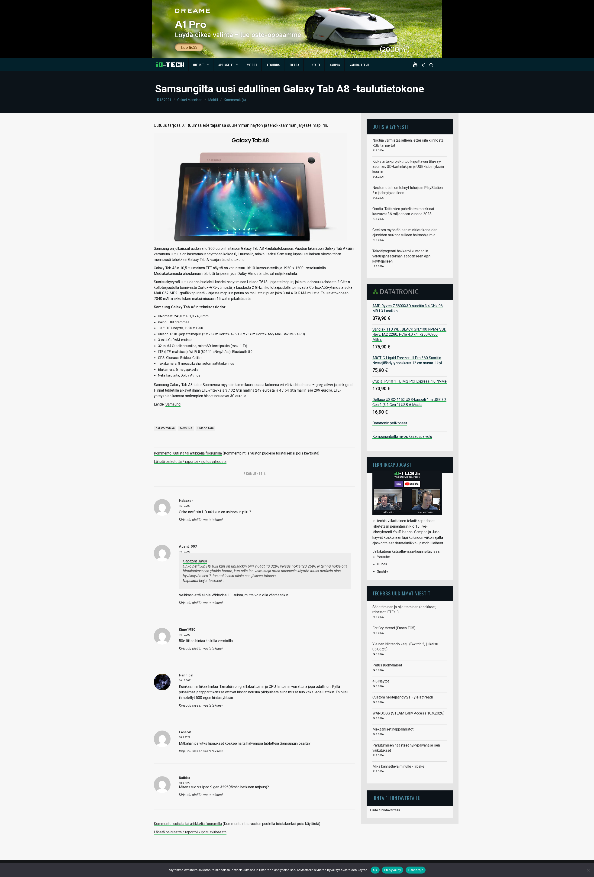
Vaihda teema (359, 64)
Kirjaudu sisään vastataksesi (201, 520)
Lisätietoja (415, 870)
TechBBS (273, 64)
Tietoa (294, 64)
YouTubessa (403, 532)
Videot (252, 64)
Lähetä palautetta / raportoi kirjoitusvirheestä (190, 461)
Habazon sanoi (195, 561)
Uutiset (199, 64)
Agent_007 (188, 546)
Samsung (173, 404)
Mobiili (213, 100)
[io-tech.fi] (170, 64)
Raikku (184, 778)
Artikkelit (226, 64)
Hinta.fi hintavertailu (385, 810)
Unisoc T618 (205, 428)
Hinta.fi (314, 64)
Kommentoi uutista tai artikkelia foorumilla (188, 453)
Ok (375, 870)
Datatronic (396, 291)
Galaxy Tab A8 (165, 428)
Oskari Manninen (189, 100)
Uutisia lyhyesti (390, 126)
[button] (416, 64)
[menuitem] (201, 64)
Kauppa (334, 64)
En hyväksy (392, 870)
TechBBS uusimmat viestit (401, 593)
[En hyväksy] (588, 870)
